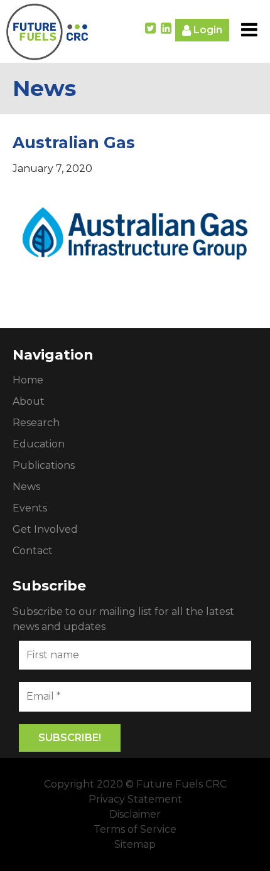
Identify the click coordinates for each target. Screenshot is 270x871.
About (29, 401)
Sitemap (135, 844)
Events (30, 508)
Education (39, 444)
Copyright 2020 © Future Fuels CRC (135, 784)
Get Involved (45, 529)
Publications (44, 465)
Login (206, 30)
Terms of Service (135, 829)
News (26, 487)
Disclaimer (135, 814)
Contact (33, 551)
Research (36, 423)
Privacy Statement (135, 799)
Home (28, 380)
